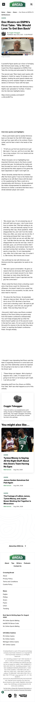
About (7, 563)
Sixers (3, 18)
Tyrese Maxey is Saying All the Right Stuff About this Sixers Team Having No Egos (16, 462)
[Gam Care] (15, 696)
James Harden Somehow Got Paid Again (16, 481)
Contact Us (17, 566)
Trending (6, 608)
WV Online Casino (9, 645)
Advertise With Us (16, 546)
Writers (19, 563)
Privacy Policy (8, 579)
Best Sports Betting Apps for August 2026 (16, 616)
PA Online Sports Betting (11, 620)
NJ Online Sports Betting (11, 626)
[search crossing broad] (31, 4)
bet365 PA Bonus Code (11, 623)
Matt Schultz (7, 469)
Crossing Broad (8, 572)
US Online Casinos (9, 633)
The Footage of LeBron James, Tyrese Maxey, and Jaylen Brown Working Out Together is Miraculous (17, 500)
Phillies (5, 597)
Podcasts (27, 563)
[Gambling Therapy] (23, 695)
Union (5, 606)
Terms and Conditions (10, 581)
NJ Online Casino (9, 639)
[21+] (10, 696)
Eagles (5, 594)
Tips (12, 563)
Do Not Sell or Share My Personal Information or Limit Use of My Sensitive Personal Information (18, 689)
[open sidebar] (3, 4)
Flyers (5, 603)
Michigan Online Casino (11, 642)
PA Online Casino (9, 636)
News (5, 591)
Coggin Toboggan (14, 32)
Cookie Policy (7, 584)
